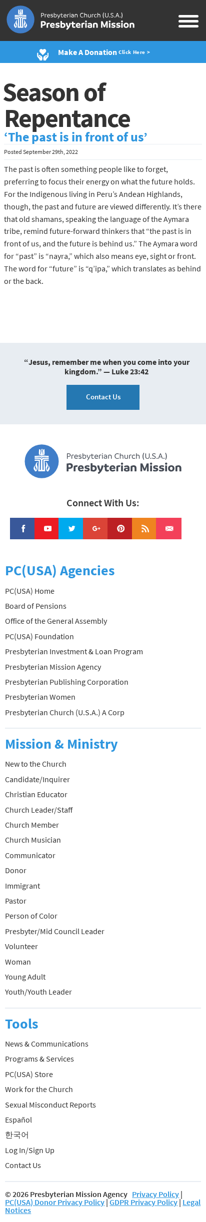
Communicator (30, 855)
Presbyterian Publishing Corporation (66, 682)
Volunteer (21, 946)
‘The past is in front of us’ (76, 137)
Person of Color (31, 916)
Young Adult (25, 977)
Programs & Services (39, 1059)
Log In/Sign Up (29, 1150)
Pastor (15, 901)
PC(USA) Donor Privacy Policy (54, 1202)
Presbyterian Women (40, 697)
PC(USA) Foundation (39, 636)
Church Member (32, 825)
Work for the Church (39, 1089)
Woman (18, 962)
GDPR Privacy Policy (144, 1202)
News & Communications (46, 1044)
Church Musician (33, 840)
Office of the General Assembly (56, 621)
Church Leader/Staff (38, 810)
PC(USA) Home (29, 591)
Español (18, 1120)
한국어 (17, 1135)
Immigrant (22, 886)
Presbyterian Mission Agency (53, 667)
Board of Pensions (35, 606)
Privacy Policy (155, 1194)
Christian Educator (36, 794)
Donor (15, 870)
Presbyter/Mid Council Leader (54, 931)
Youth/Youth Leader (38, 992)
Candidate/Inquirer (37, 779)
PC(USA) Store (29, 1074)
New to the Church (35, 764)
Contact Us (103, 396)
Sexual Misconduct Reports (50, 1105)
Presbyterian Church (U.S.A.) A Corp (64, 712)
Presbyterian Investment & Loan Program (74, 651)
